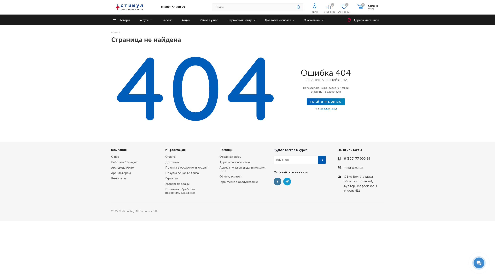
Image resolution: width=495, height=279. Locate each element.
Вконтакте (277, 181)
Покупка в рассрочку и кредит (186, 167)
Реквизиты (118, 178)
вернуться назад (328, 108)
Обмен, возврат (230, 176)
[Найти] (298, 7)
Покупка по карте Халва (182, 173)
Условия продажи (177, 184)
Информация (175, 150)
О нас (115, 156)
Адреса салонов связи (234, 162)
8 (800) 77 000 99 (173, 7)
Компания (119, 150)
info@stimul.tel (353, 168)
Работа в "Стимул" (124, 162)
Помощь (226, 150)
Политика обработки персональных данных (180, 191)
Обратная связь (230, 156)
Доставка (172, 162)
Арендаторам (121, 173)
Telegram (287, 181)
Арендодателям (122, 167)
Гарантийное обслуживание (238, 182)
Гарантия (171, 178)
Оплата (170, 156)
